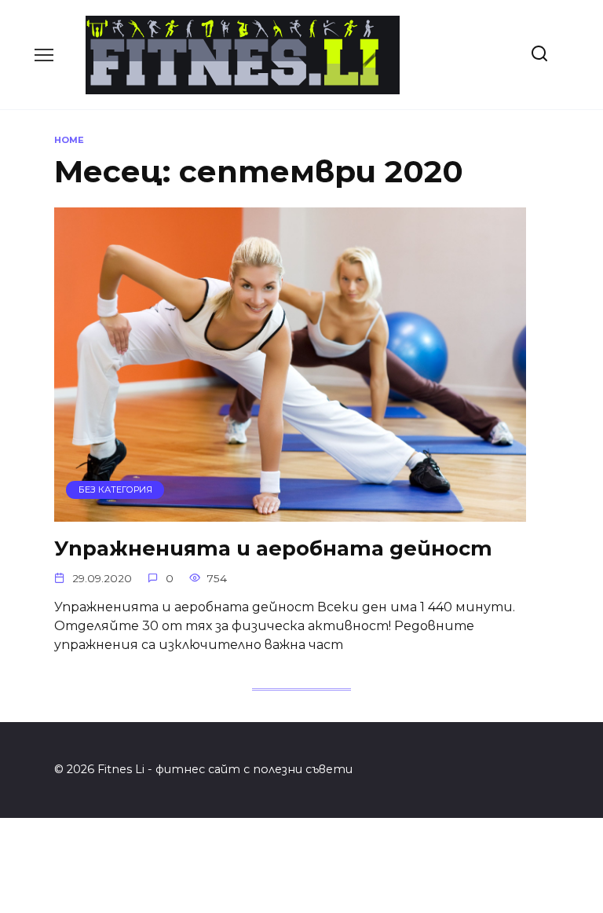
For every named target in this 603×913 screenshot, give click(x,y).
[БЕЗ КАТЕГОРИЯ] (290, 511)
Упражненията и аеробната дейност (273, 548)
